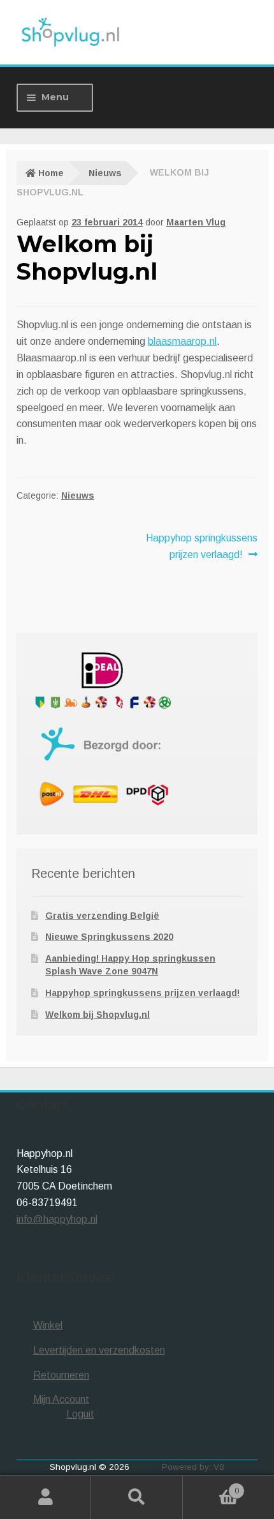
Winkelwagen (211, 1486)
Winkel (47, 1325)
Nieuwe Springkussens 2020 (109, 937)
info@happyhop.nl (57, 1219)
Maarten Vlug (196, 222)
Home (51, 173)
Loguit (80, 1414)
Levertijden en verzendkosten (99, 1350)
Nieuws (105, 173)
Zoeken (136, 1497)
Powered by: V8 (193, 1467)
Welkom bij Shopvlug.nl (97, 1014)
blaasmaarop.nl (182, 341)
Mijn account (45, 1497)
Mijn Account (61, 1399)
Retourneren (61, 1375)
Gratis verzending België (102, 916)
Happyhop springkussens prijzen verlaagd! (201, 546)
